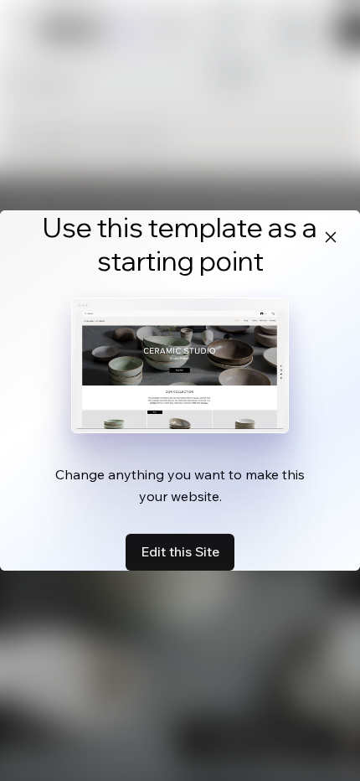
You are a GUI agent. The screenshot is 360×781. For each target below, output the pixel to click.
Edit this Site (180, 551)
